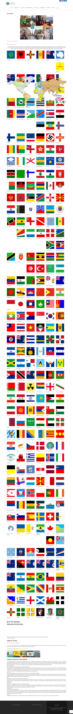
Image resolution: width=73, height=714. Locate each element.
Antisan (8, 645)
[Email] (66, 1)
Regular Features (29, 7)
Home (11, 7)
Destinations (42, 7)
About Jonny (16, 7)
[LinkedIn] (64, 1)
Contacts (53, 7)
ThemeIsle (61, 709)
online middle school (11, 642)
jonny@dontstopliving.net (36, 704)
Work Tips (36, 7)
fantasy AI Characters (24, 648)
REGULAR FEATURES (11, 44)
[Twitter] (61, 1)
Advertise (48, 7)
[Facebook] (60, 1)
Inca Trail (38, 593)
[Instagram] (63, 1)
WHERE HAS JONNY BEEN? (12, 41)
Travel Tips (22, 7)
